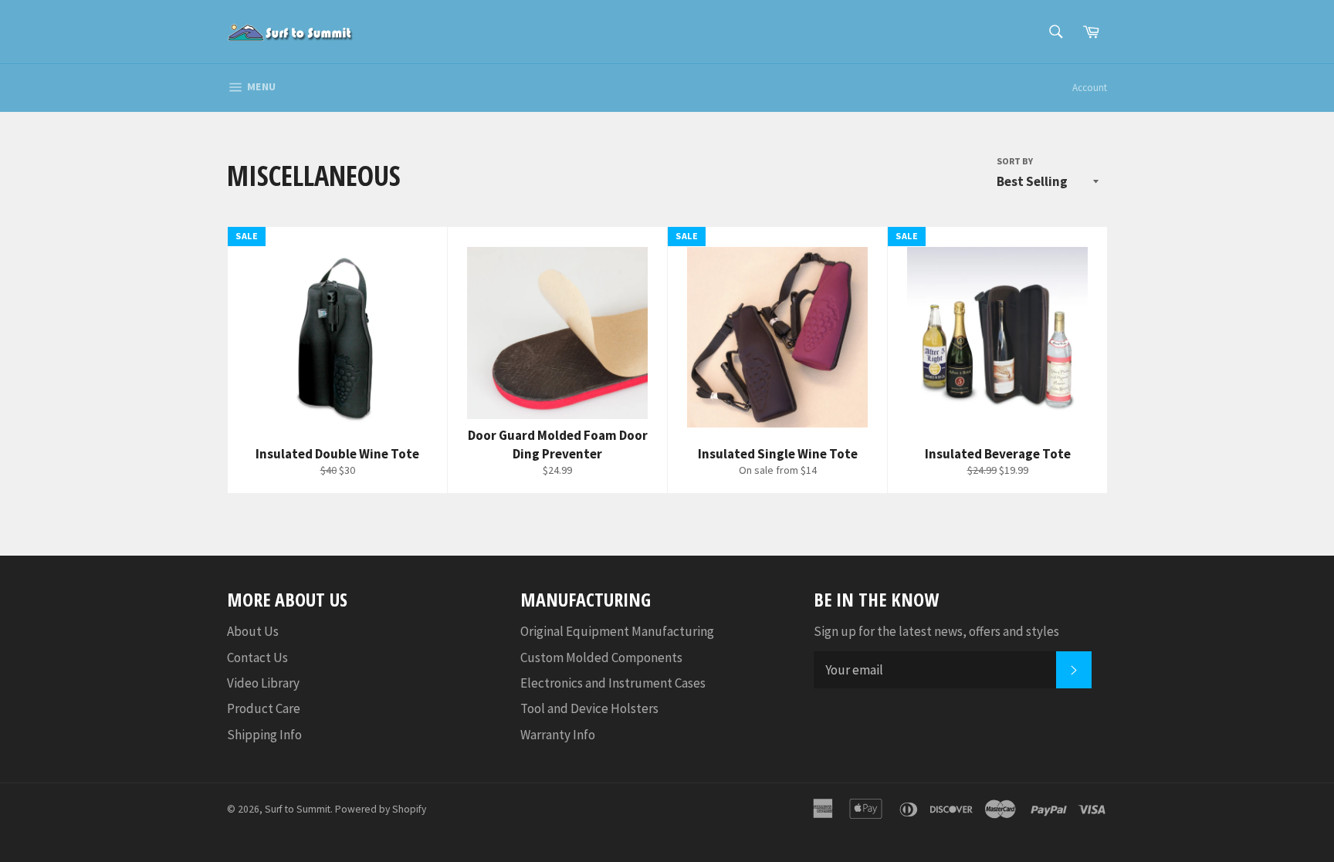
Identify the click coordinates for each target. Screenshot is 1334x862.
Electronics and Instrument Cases (613, 682)
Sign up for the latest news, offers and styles (936, 631)
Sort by (1015, 161)
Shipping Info (264, 734)
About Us (253, 631)
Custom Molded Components (601, 657)
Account (1089, 87)
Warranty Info (557, 734)
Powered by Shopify (380, 809)
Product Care (263, 708)
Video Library (263, 682)
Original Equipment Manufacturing (617, 631)
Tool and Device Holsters (589, 708)
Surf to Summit (297, 809)
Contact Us (257, 657)
